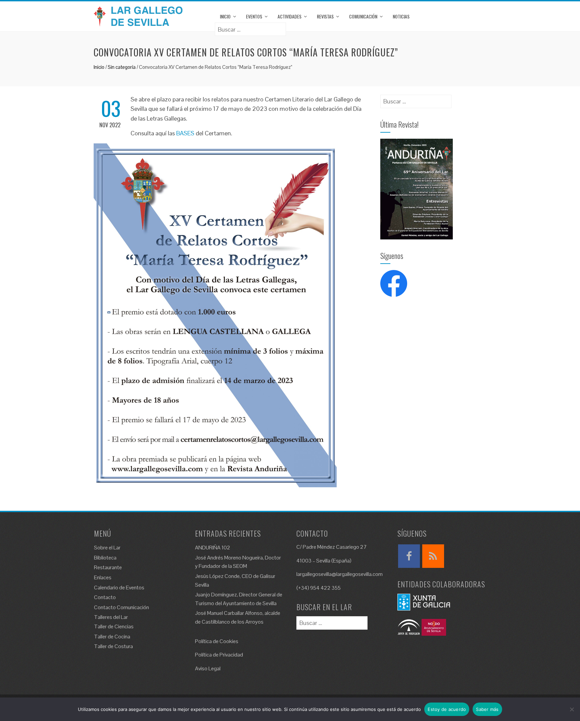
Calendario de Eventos (119, 587)
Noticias (401, 16)
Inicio (225, 16)
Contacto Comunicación (121, 607)
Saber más (487, 709)
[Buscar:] (250, 27)
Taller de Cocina (112, 636)
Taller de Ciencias (114, 626)
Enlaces (102, 577)
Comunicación (363, 16)
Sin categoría (122, 67)
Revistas (325, 16)
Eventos (254, 16)
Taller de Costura (113, 646)
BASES (185, 133)
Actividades (289, 16)
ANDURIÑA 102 (212, 547)
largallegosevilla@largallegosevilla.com (339, 574)
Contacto (105, 597)
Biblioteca (105, 557)
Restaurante (108, 567)
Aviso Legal (208, 668)
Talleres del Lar (111, 617)
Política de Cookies (216, 641)
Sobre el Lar (107, 547)
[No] (571, 709)
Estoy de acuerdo (447, 709)
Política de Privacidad (219, 654)
